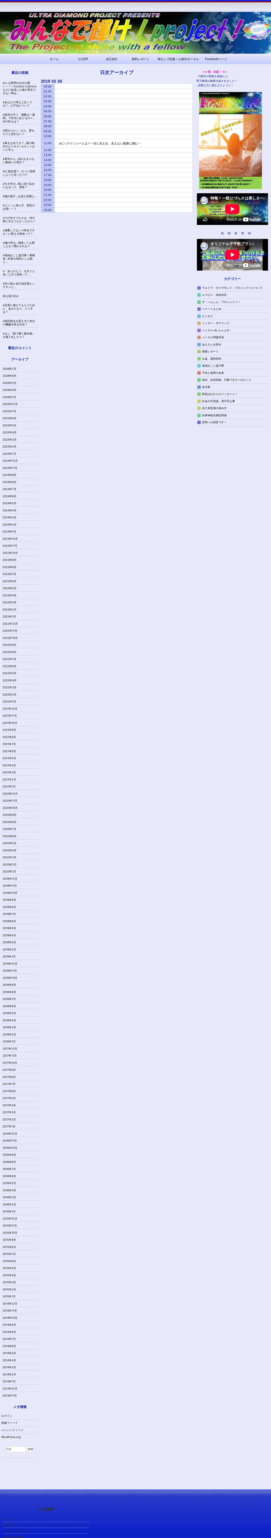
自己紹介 (112, 59)
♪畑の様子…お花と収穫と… (20, 196)
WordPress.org (11, 1437)
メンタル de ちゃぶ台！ (217, 330)
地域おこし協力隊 (213, 365)
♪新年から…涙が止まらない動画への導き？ (19, 160)
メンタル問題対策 (213, 337)
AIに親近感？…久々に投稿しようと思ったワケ (19, 173)
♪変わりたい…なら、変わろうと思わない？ (19, 132)
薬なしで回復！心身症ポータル (178, 59)
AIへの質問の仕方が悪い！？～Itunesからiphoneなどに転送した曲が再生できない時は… (20, 88)
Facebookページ (216, 59)
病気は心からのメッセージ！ (220, 394)
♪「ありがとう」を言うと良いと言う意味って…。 (19, 272)
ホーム (54, 59)
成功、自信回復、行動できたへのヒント (227, 379)
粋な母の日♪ (10, 296)
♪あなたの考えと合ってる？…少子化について (17, 103)
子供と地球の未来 (213, 372)
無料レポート (140, 59)
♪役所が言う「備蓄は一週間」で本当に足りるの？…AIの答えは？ (19, 118)
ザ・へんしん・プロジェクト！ (221, 301)
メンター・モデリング (216, 323)
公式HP (83, 59)
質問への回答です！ (214, 422)
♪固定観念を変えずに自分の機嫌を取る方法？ (19, 322)
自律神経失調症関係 (214, 415)
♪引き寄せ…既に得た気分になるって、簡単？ (19, 185)
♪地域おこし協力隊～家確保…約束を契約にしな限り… (19, 258)
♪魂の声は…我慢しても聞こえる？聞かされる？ (19, 244)
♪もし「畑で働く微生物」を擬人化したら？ (19, 335)
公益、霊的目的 (211, 358)
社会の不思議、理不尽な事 (218, 401)
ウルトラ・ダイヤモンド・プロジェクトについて (232, 287)
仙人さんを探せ (211, 344)
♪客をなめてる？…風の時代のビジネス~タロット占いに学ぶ (19, 146)
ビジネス (207, 316)
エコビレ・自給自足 (214, 294)
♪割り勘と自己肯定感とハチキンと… (19, 285)
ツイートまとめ (211, 309)
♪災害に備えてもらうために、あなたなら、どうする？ (19, 308)
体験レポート (210, 351)
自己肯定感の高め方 (214, 408)
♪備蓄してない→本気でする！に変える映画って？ (19, 232)
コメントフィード (12, 1430)
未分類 (206, 386)
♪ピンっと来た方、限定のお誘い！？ (19, 207)
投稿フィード (9, 1422)
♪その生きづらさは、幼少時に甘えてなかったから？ (19, 219)
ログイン (6, 1415)
